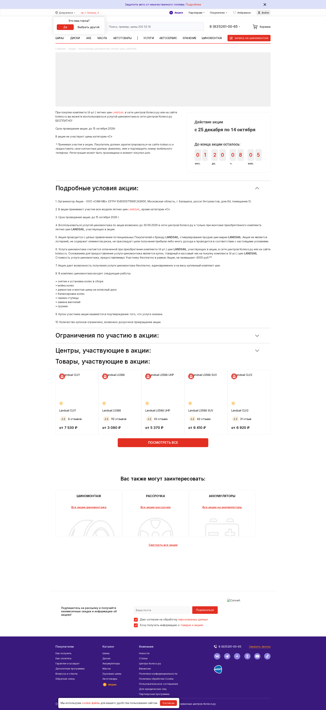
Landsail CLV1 (67, 410)
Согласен (169, 703)
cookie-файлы (91, 703)
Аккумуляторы (111, 663)
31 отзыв (245, 419)
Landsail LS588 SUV (200, 410)
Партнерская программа (154, 693)
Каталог (108, 646)
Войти (265, 12)
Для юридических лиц (152, 688)
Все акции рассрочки (156, 507)
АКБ (88, 38)
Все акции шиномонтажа (88, 507)
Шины (59, 38)
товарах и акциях (191, 625)
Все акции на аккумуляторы (222, 507)
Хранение (189, 38)
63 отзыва (161, 419)
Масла (102, 38)
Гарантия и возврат (67, 663)
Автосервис (168, 38)
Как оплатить (63, 658)
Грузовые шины (111, 673)
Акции (179, 12)
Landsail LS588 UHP (157, 410)
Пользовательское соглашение (158, 683)
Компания (146, 646)
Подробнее (193, 4)
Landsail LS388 (111, 410)
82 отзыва (204, 419)
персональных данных (193, 619)
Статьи (143, 658)
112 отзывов (118, 419)
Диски (75, 38)
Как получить (63, 653)
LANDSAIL (118, 112)
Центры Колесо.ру (150, 663)
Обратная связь (65, 678)
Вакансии (145, 668)
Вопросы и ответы (66, 673)
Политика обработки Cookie (156, 678)
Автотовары (122, 38)
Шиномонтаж (212, 38)
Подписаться (205, 610)
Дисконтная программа (70, 668)
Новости (144, 653)
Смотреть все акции (163, 545)
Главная (60, 48)
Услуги (148, 38)
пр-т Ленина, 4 (90, 12)
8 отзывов (75, 419)
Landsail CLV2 (239, 410)
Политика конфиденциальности (158, 673)
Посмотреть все (163, 442)
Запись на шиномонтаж (251, 38)
